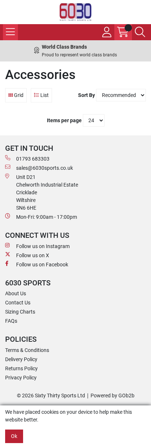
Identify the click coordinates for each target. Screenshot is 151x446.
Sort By (86, 95)
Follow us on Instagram (43, 246)
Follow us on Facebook (42, 264)
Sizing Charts (20, 312)
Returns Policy (21, 368)
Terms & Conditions (27, 350)
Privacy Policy (21, 378)
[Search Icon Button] (140, 32)
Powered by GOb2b (113, 395)
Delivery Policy (21, 359)
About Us (15, 293)
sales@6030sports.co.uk (44, 168)
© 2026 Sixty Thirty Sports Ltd (51, 395)
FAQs (11, 321)
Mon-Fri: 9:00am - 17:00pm (46, 217)
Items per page (64, 120)
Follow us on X (32, 255)
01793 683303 (32, 159)
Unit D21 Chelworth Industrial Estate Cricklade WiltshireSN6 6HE (47, 192)
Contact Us (17, 303)
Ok (14, 436)
